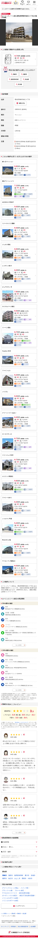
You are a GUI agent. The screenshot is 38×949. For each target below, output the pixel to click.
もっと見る (18, 832)
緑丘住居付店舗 (24, 893)
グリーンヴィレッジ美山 (10, 888)
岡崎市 (15, 74)
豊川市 (27, 875)
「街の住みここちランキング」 (21, 722)
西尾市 (24, 878)
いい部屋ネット (5, 913)
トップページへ (20, 906)
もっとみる (18, 645)
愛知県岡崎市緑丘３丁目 (22, 99)
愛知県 (4, 871)
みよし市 (17, 878)
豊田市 (4, 878)
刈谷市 (30, 878)
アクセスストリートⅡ (9, 893)
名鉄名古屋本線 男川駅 (23, 146)
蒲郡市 (25, 74)
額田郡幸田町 (15, 79)
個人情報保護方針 (23, 926)
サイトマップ (5, 926)
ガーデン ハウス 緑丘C (9, 895)
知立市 (10, 878)
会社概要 (33, 926)
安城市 (33, 875)
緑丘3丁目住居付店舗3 (27, 895)
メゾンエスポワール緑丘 (10, 898)
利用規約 (13, 926)
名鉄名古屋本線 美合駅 (23, 141)
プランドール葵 (7, 890)
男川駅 (20, 84)
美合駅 (27, 79)
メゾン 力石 (24, 888)
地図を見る (22, 103)
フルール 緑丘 (19, 890)
